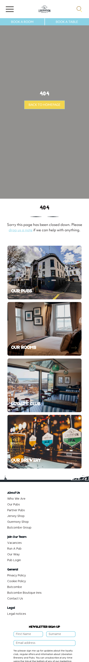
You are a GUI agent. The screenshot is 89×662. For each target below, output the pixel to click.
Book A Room (22, 22)
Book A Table (67, 22)
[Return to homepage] (44, 9)
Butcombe (14, 587)
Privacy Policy (16, 575)
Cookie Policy (16, 581)
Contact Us (15, 598)
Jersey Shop (16, 516)
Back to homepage (44, 105)
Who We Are (16, 498)
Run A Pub (14, 548)
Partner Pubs (16, 510)
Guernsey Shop (18, 521)
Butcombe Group (19, 527)
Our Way (13, 554)
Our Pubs (13, 504)
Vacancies (14, 543)
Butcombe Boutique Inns (24, 592)
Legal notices (16, 613)
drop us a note (20, 230)
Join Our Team (16, 537)
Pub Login (14, 560)
